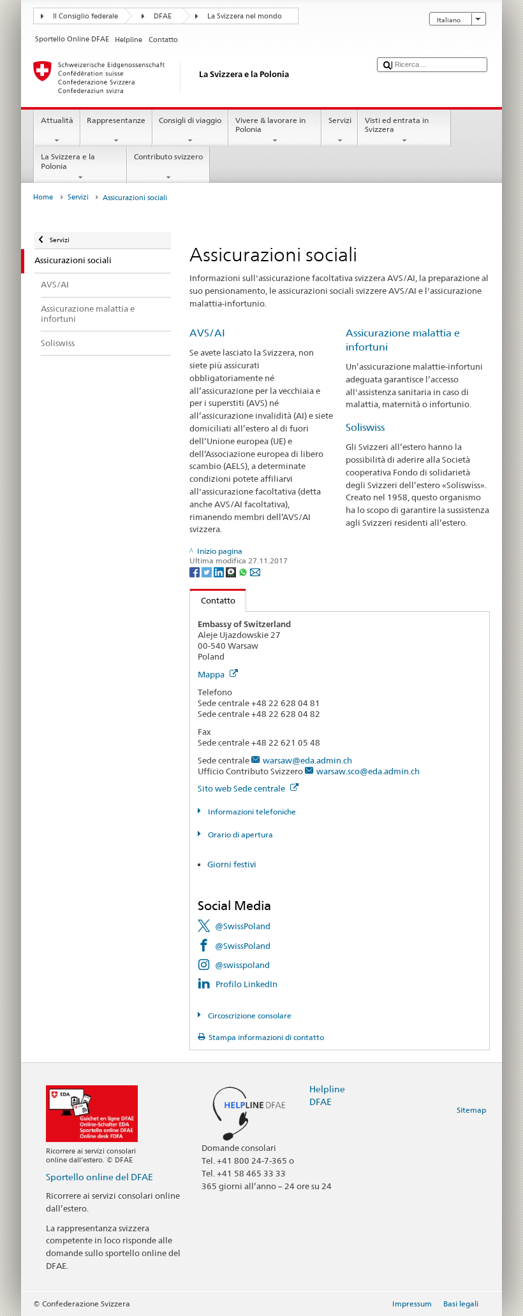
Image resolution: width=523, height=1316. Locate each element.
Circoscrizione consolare (248, 1015)
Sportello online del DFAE (99, 1176)
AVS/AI (207, 333)
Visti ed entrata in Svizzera (397, 124)
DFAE (163, 16)
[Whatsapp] (244, 571)
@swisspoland (242, 965)
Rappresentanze (116, 120)
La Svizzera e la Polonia (68, 161)
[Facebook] (195, 571)
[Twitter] (208, 571)
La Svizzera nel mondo (244, 16)
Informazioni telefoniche (250, 811)
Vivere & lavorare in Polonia (270, 124)
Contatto (212, 600)
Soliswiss (365, 427)
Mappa (212, 674)
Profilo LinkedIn (246, 984)
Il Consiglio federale (85, 16)
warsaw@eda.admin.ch (307, 760)
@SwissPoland (242, 926)
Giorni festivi (231, 864)
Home (43, 197)
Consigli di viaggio (190, 120)
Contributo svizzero (168, 156)
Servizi (339, 120)
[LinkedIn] (220, 571)
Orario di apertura (239, 834)
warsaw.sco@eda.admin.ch (368, 771)
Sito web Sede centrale (242, 788)
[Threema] (232, 571)
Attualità (57, 120)
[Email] (255, 571)
